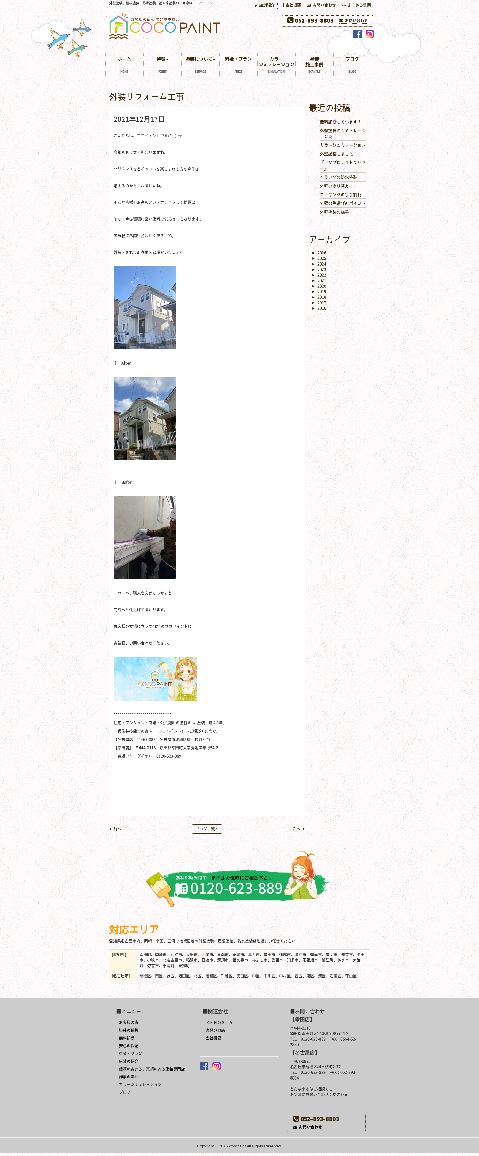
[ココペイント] (239, 25)
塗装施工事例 (314, 65)
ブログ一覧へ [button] (207, 829)
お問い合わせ (323, 5)
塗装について (199, 65)
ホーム (124, 65)
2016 (319, 308)
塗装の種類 (128, 1030)
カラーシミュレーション (276, 65)
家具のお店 (215, 1030)
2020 (319, 286)
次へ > (299, 829)
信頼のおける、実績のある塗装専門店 (152, 1069)
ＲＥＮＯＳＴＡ (219, 1022)
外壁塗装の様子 (334, 212)
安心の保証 (128, 1046)
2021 (319, 280)
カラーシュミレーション (343, 145)
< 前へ (115, 829)
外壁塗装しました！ (338, 154)
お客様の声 (128, 1022)
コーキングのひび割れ (340, 195)
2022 (319, 275)
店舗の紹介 (128, 1061)
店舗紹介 (266, 5)
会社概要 (292, 5)
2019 (319, 292)
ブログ (352, 65)
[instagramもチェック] (370, 34)
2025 (319, 258)
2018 (319, 297)
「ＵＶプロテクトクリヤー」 (343, 165)
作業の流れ (128, 1077)
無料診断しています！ (340, 122)
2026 (319, 253)
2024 (319, 264)
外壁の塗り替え (334, 186)
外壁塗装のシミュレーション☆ (343, 134)
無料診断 (126, 1038)
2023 (319, 269)
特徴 (162, 65)
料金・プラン (238, 65)
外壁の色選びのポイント (343, 203)
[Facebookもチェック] (357, 34)
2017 (319, 303)
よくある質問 (358, 5)
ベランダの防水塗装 (338, 177)
